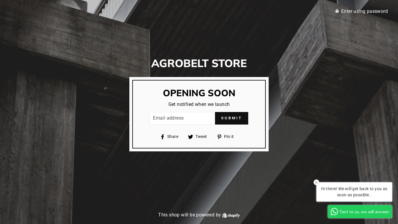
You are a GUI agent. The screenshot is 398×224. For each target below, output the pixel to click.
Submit (231, 118)
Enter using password (364, 11)
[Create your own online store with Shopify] (231, 215)
